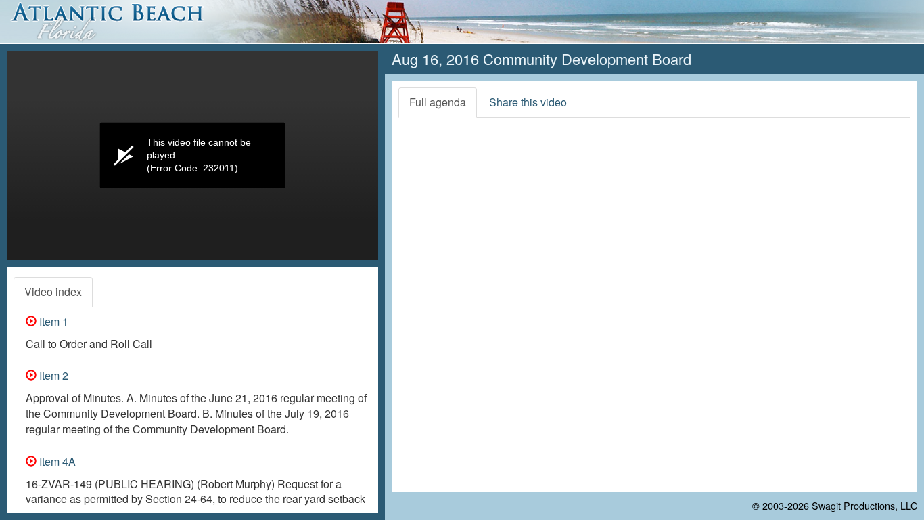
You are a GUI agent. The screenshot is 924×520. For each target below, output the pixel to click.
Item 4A (56, 461)
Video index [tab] (53, 291)
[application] (192, 155)
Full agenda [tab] (437, 102)
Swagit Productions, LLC (864, 505)
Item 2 (52, 375)
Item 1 (52, 321)
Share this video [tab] (528, 102)
